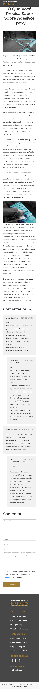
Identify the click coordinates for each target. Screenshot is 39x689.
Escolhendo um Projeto (19, 639)
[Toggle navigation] (34, 3)
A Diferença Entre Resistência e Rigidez (19, 651)
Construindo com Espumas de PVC (19, 643)
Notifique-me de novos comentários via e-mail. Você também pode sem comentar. (19, 574)
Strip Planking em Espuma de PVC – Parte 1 (19, 647)
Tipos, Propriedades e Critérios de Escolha (19, 617)
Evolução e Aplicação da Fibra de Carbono (19, 625)
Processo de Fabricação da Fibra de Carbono (19, 621)
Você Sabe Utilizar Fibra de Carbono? (19, 629)
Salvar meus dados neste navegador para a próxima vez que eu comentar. (19, 554)
